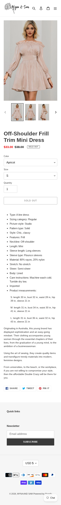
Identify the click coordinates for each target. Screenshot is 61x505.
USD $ (29, 463)
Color (6, 156)
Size (6, 169)
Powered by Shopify (42, 494)
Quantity (8, 183)
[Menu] (55, 8)
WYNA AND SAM (25, 494)
